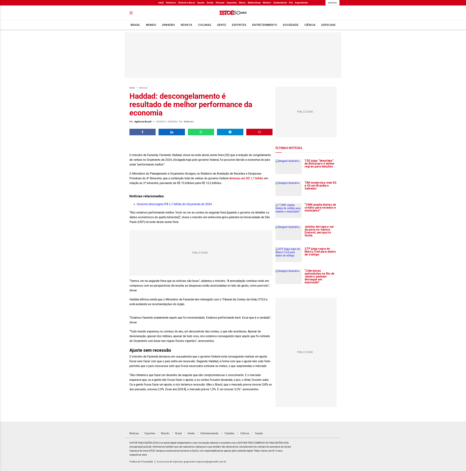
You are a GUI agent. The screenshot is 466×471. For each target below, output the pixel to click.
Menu (242, 2)
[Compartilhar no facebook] (142, 132)
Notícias (143, 88)
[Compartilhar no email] (259, 132)
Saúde (200, 2)
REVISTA (186, 24)
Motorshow (254, 2)
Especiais (328, 24)
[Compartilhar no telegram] (230, 132)
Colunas (204, 24)
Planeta (220, 2)
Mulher (267, 2)
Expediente (301, 2)
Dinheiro (171, 2)
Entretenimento (264, 24)
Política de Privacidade (141, 461)
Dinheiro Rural (186, 2)
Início (132, 88)
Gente (210, 2)
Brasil (135, 24)
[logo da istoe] (233, 13)
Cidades (229, 433)
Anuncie (332, 2)
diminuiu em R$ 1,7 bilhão (246, 178)
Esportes (232, 2)
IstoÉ (161, 2)
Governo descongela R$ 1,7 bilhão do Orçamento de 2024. (175, 204)
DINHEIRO (168, 24)
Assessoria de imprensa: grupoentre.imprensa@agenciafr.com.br (191, 461)
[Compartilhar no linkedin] (172, 132)
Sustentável (280, 2)
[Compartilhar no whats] (201, 132)
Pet (291, 2)
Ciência (309, 24)
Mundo (151, 24)
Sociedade (291, 24)
